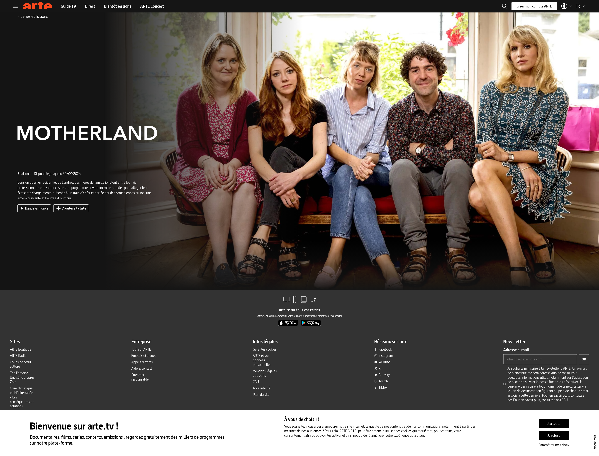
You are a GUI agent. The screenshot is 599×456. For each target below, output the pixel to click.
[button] (505, 6)
